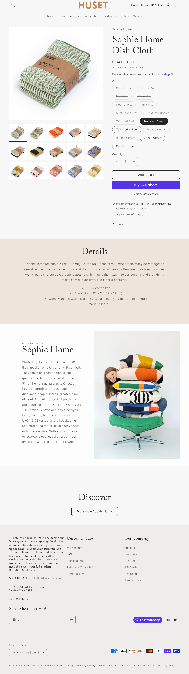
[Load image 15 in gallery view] (94, 170)
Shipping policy (166, 665)
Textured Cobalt (160, 113)
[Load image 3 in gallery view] (56, 132)
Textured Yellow (127, 129)
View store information (130, 214)
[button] (13, 5)
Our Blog (130, 560)
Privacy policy (125, 665)
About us (130, 547)
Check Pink (125, 88)
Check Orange (125, 146)
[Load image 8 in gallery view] (56, 151)
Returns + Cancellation (81, 567)
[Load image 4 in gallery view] (75, 132)
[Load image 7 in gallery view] (37, 151)
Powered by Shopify (84, 665)
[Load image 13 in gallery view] (56, 170)
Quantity (117, 154)
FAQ (69, 554)
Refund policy (106, 665)
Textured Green (154, 121)
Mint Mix (124, 97)
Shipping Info (75, 560)
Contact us (131, 573)
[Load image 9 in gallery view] (75, 151)
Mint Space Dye (129, 113)
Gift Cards (130, 567)
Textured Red (127, 122)
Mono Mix (145, 97)
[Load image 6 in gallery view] (18, 151)
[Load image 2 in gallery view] (37, 132)
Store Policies (75, 573)
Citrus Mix (149, 88)
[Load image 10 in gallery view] (94, 151)
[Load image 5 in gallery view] (94, 132)
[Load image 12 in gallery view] (37, 170)
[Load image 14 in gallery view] (75, 170)
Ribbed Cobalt (158, 130)
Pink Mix (149, 105)
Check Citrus (152, 137)
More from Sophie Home (94, 511)
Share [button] (119, 224)
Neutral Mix (126, 105)
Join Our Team (133, 580)
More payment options (146, 194)
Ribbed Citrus (127, 138)
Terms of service (145, 665)
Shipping (117, 67)
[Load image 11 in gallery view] (18, 170)
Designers (130, 554)
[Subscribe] (71, 619)
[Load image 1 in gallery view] (18, 132)
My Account (74, 547)
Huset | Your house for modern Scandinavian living (46, 665)
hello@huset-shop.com (48, 578)
